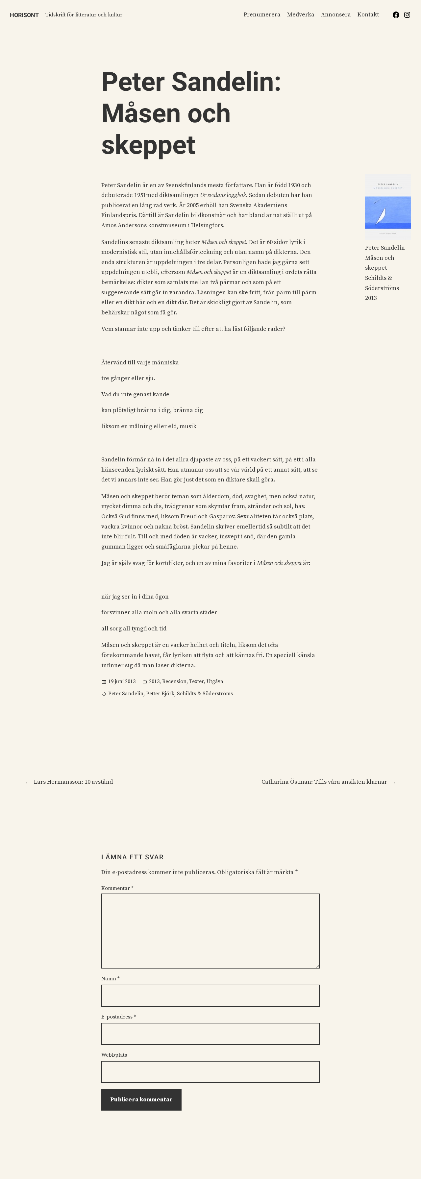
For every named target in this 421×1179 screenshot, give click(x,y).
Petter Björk (160, 693)
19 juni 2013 (122, 681)
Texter (196, 681)
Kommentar (117, 888)
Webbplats (114, 1055)
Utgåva (215, 681)
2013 (154, 681)
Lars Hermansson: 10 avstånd (73, 782)
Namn (110, 978)
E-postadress (118, 1017)
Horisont (24, 15)
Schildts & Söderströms (205, 693)
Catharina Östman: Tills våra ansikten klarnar (324, 782)
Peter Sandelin (125, 693)
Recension (174, 681)
